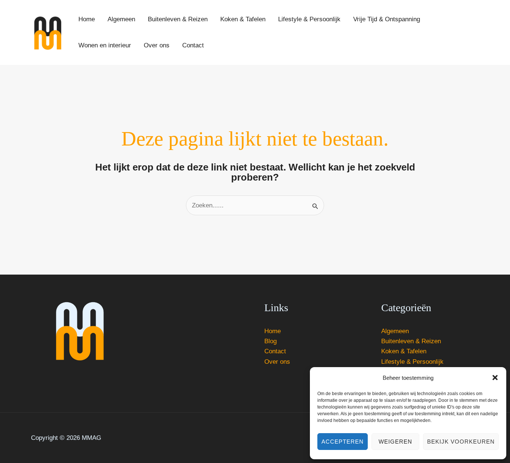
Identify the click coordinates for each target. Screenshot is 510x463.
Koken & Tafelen (403, 351)
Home (272, 331)
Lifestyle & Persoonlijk (412, 361)
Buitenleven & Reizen (411, 341)
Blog (270, 341)
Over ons (277, 361)
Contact (275, 351)
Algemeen (395, 331)
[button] (495, 377)
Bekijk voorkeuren (461, 441)
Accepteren (342, 441)
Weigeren (395, 441)
